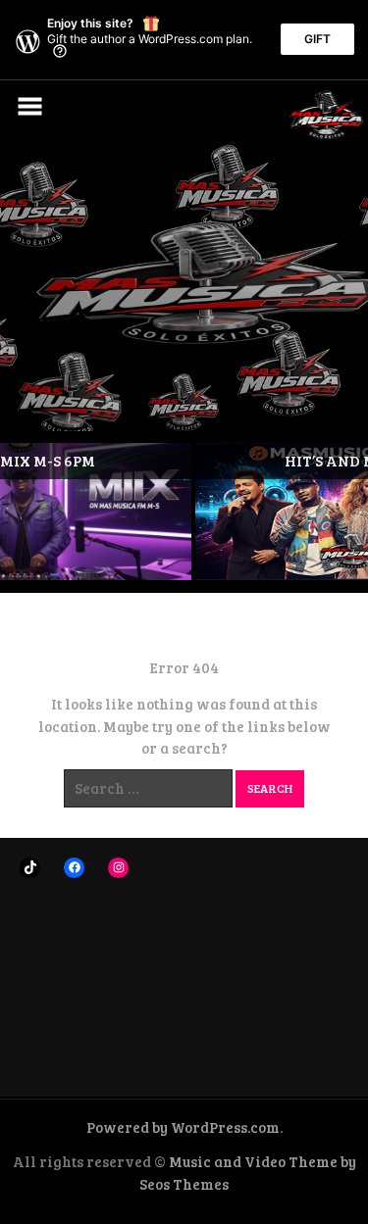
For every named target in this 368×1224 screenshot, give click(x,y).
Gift (317, 38)
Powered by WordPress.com (183, 1127)
